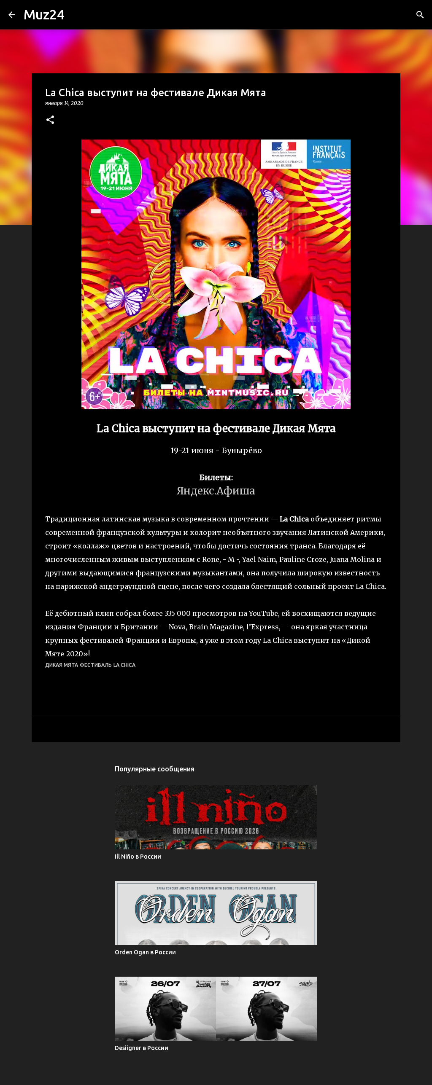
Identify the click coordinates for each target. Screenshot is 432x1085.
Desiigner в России (141, 1048)
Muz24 (44, 14)
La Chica (124, 665)
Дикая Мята (61, 665)
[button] (50, 120)
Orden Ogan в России (145, 952)
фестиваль (96, 665)
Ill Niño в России (138, 856)
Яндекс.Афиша (216, 490)
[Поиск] (420, 15)
